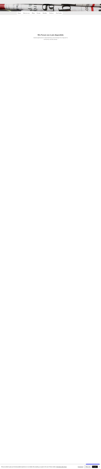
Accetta (95, 466)
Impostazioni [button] (80, 466)
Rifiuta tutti (88, 466)
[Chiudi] (99, 467)
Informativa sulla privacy (61, 466)
